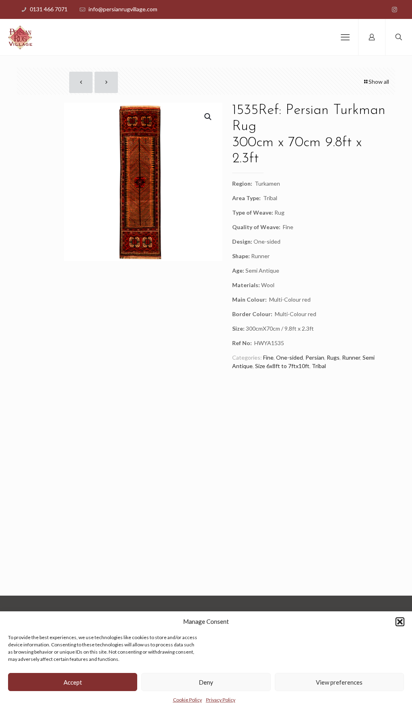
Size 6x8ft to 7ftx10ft (282, 365)
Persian (314, 357)
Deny (206, 682)
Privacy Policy (220, 700)
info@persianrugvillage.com (123, 9)
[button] (400, 622)
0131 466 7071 (49, 9)
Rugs (333, 357)
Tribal (319, 365)
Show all (379, 81)
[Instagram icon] (394, 9)
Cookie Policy (187, 700)
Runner (351, 357)
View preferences (339, 682)
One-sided (289, 357)
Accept (73, 682)
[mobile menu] (345, 37)
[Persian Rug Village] (20, 37)
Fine (268, 357)
